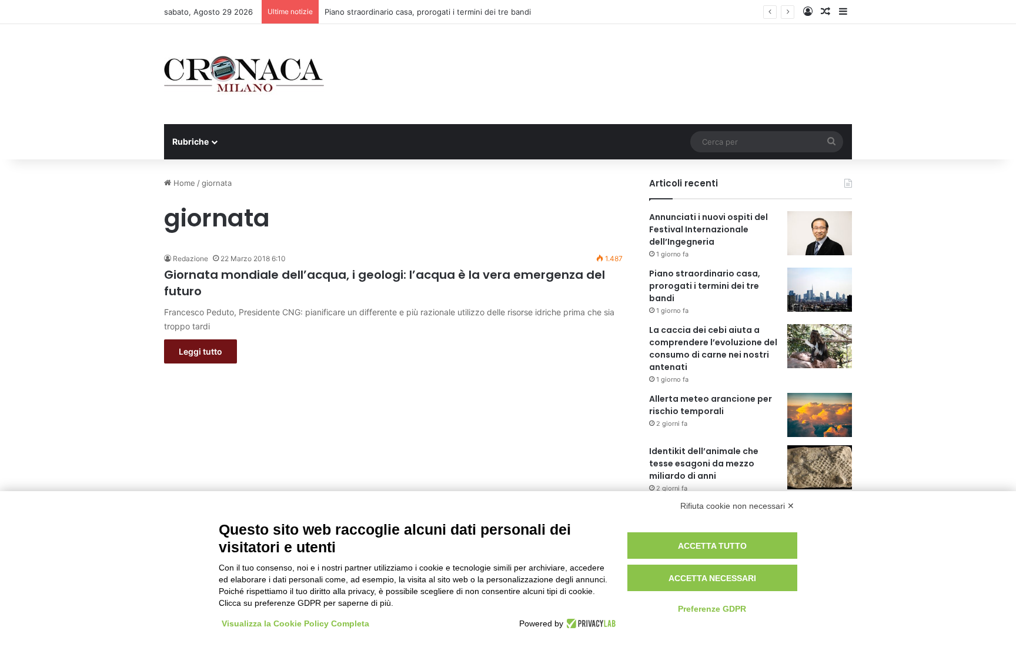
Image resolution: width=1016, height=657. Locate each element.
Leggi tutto (200, 351)
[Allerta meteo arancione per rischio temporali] (819, 415)
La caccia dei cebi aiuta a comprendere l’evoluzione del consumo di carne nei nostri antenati (713, 348)
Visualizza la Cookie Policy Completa (295, 623)
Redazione (190, 258)
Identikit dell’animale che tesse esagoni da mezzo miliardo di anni (703, 463)
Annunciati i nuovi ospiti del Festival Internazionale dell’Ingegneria (708, 229)
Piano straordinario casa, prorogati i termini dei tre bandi (428, 11)
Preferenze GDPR (712, 608)
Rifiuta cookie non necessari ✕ (737, 506)
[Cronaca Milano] (244, 74)
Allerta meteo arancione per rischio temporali (710, 405)
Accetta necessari (712, 578)
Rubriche (190, 141)
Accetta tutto (712, 546)
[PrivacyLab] (589, 623)
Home (183, 183)
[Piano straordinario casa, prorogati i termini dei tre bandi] (819, 290)
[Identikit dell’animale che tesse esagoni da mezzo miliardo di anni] (819, 467)
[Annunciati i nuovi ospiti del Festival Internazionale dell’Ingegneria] (819, 233)
